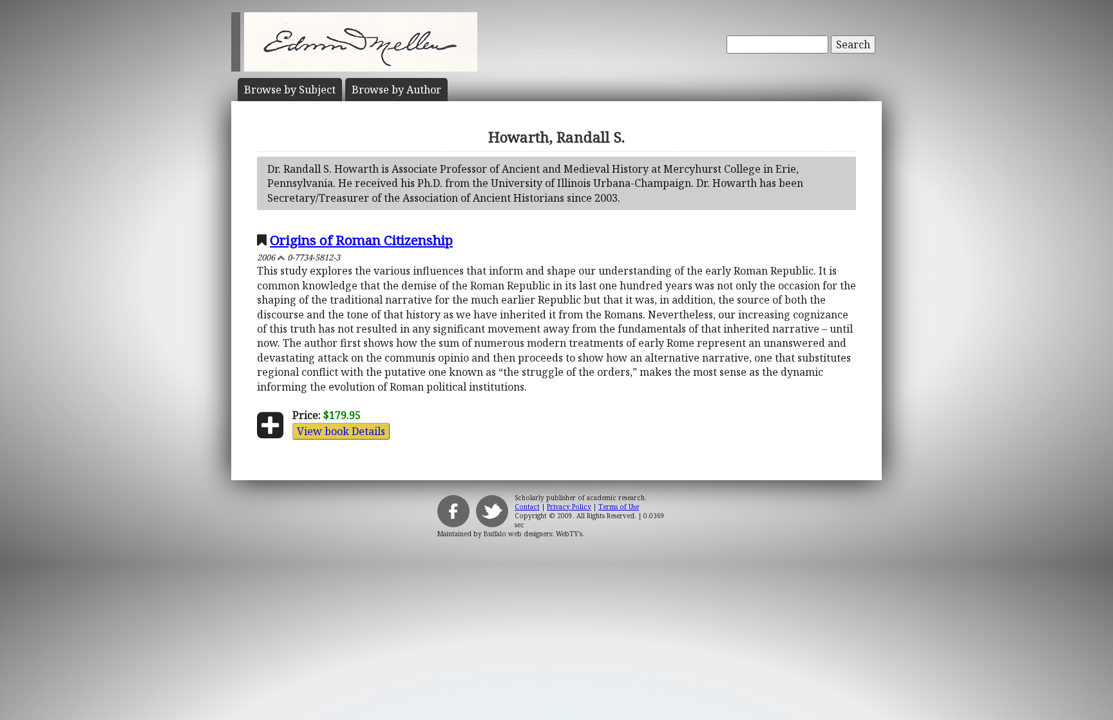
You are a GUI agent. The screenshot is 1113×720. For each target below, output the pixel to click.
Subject (290, 89)
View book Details (341, 431)
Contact (527, 506)
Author (396, 89)
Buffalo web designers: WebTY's (533, 533)
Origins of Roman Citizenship (361, 240)
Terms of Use (618, 506)
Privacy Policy (569, 506)
